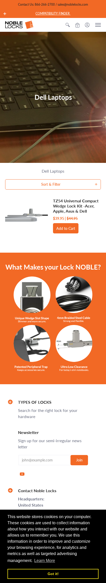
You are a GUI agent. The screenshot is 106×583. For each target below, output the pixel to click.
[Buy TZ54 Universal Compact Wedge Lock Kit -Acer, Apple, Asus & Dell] (26, 216)
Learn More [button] (44, 560)
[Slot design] (32, 299)
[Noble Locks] (19, 25)
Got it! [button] (53, 574)
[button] (5, 13)
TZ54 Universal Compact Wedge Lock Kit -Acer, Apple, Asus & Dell (76, 205)
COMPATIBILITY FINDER (53, 13)
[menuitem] (68, 25)
